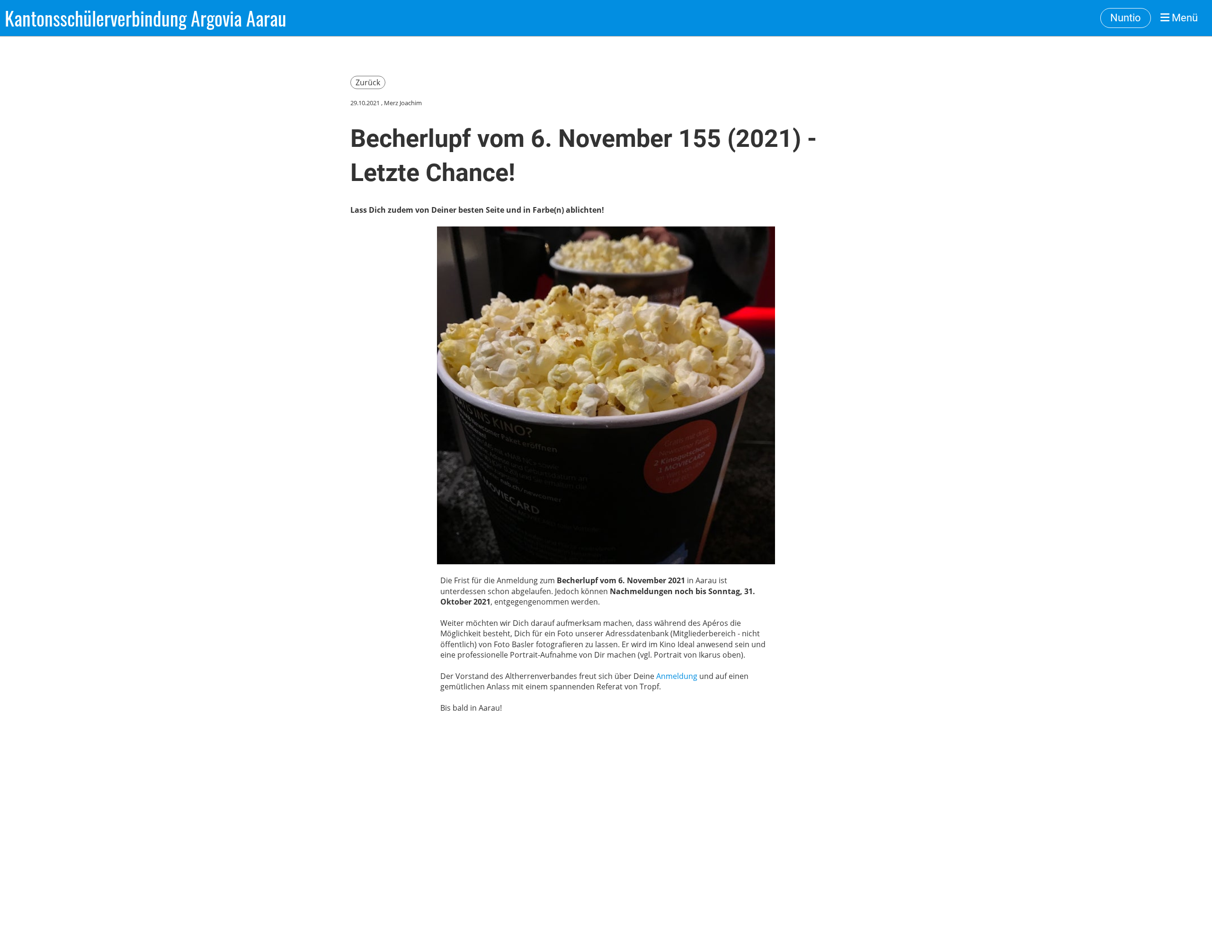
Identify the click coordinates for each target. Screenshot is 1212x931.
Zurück (368, 82)
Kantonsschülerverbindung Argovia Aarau (145, 18)
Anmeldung (676, 676)
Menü (1183, 18)
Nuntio (1125, 18)
